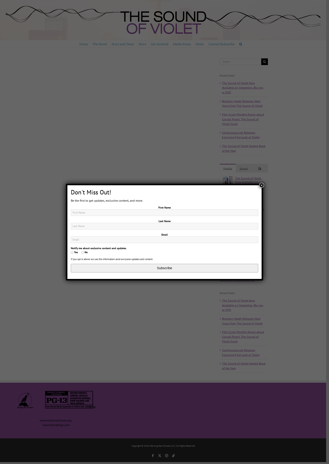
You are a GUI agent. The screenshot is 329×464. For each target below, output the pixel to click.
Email (164, 234)
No (86, 252)
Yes (75, 252)
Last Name (165, 221)
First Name (164, 207)
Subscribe (164, 268)
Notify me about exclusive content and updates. (99, 248)
